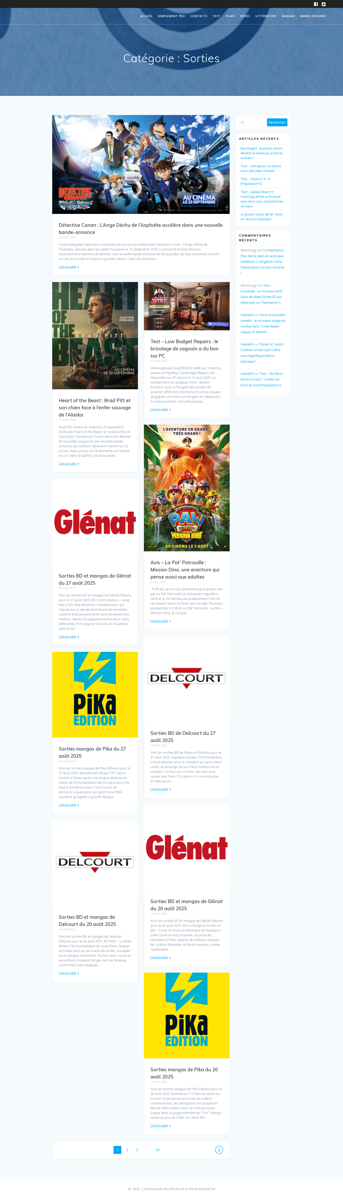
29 (159, 1150)
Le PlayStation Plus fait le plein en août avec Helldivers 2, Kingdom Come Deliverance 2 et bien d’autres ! (263, 261)
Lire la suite (67, 267)
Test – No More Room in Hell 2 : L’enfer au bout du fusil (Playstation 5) (262, 379)
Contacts (198, 16)
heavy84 (247, 315)
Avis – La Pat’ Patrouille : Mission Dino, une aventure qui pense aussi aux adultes (184, 569)
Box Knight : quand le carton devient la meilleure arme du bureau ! (262, 153)
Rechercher (277, 122)
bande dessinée (313, 16)
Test (217, 16)
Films (230, 16)
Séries (245, 16)
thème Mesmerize (201, 1189)
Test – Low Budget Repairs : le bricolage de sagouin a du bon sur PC (184, 348)
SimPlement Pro (171, 16)
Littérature (266, 16)
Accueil (146, 16)
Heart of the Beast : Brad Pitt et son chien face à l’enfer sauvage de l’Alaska (95, 407)
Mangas (288, 16)
